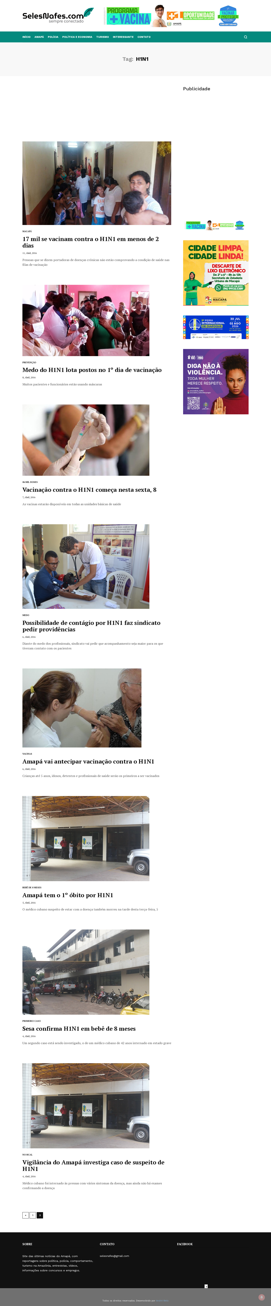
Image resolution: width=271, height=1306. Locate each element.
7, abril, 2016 (28, 497)
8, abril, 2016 (29, 377)
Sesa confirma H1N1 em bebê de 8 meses (79, 1028)
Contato (144, 36)
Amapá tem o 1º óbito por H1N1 (67, 895)
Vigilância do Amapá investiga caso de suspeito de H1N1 (93, 1165)
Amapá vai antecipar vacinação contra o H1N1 (88, 761)
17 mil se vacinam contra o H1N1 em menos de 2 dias (90, 242)
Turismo (102, 36)
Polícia (53, 36)
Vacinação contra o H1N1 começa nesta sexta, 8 (89, 490)
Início (26, 36)
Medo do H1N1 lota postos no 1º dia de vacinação (92, 370)
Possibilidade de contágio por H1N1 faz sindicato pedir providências (91, 626)
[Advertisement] (96, 111)
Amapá (39, 36)
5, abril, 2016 (29, 902)
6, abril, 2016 (29, 636)
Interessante (123, 36)
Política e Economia (77, 36)
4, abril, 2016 (29, 1036)
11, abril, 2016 (29, 253)
